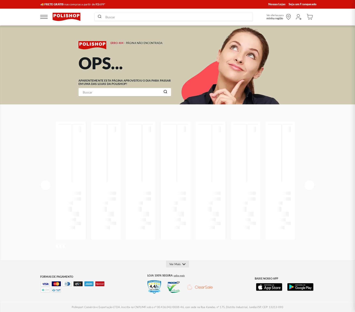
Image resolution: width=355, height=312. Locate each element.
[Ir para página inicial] (67, 17)
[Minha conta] (298, 17)
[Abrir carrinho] (310, 17)
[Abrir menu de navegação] (44, 17)
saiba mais (179, 275)
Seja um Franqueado (302, 4)
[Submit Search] (100, 17)
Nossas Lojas (276, 4)
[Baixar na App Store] (269, 287)
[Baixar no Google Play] (300, 287)
